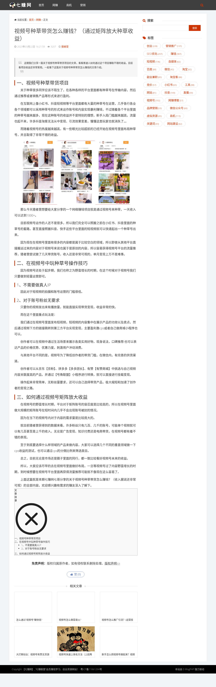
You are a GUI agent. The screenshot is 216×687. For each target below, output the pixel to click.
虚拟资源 (154, 116)
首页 (41, 5)
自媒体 (174, 61)
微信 (169, 69)
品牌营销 (154, 108)
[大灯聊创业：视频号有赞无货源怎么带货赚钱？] (33, 638)
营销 (83, 5)
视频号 (153, 100)
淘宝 (187, 69)
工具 (189, 85)
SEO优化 (154, 54)
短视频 (153, 61)
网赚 (55, 5)
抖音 (170, 92)
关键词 (153, 123)
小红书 (171, 85)
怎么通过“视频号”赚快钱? (29, 619)
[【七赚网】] (21, 4)
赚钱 (176, 54)
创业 (152, 46)
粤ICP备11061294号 (91, 669)
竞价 (151, 85)
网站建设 (174, 123)
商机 (69, 5)
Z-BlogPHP (188, 669)
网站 (151, 92)
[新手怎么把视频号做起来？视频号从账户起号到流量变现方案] (118, 638)
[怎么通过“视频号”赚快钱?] (33, 604)
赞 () (77, 574)
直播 (188, 92)
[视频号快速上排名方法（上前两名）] (75, 638)
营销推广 (174, 46)
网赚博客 (175, 100)
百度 (151, 69)
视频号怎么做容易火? (70, 619)
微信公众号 (178, 108)
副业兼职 (154, 77)
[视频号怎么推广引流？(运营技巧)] (118, 604)
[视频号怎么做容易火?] (75, 604)
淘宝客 (176, 77)
